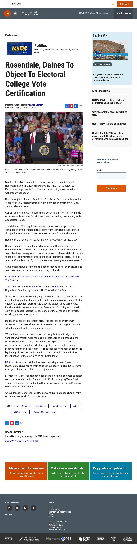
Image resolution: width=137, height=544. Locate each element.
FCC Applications (56, 525)
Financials (53, 523)
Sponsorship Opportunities (60, 512)
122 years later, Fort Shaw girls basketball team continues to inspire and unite (108, 77)
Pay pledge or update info (110, 468)
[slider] (19, 13)
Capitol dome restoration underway (109, 124)
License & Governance (58, 521)
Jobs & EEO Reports (57, 530)
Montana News (12, 35)
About (51, 503)
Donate (126, 4)
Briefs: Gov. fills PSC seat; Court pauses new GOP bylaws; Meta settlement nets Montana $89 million (110, 136)
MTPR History (54, 510)
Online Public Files (56, 527)
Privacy (52, 514)
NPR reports (11, 362)
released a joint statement (45, 286)
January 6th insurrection (44, 412)
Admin (51, 516)
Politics (40, 45)
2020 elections (20, 412)
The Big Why (100, 35)
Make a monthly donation (26, 468)
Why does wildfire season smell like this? (109, 113)
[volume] (15, 13)
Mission (52, 508)
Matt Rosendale (59, 406)
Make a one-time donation (68, 468)
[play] (7, 13)
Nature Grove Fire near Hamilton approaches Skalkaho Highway (108, 101)
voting (76, 406)
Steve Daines (40, 406)
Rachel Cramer (36, 104)
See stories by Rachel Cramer (21, 440)
